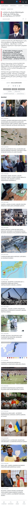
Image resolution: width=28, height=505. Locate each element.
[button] (5, 5)
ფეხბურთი (21, 89)
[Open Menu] (26, 2)
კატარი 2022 (10, 9)
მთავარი (3, 9)
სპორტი (14, 89)
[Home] (2, 2)
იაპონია (10, 91)
